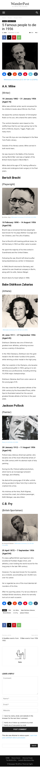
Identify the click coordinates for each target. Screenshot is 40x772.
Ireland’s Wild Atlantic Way (26, 760)
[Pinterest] (14, 37)
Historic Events (16, 758)
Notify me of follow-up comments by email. (18, 722)
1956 (9, 610)
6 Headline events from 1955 (10, 639)
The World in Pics (11, 760)
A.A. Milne (16, 610)
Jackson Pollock (24, 613)
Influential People (27, 758)
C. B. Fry (15, 613)
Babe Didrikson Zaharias (28, 610)
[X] (9, 37)
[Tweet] (9, 74)
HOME (7, 758)
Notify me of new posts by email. (15, 725)
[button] (37, 13)
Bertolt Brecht (7, 613)
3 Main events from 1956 (29, 638)
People (10, 18)
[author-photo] (20, 659)
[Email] (30, 74)
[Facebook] (4, 37)
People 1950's (18, 18)
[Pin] (25, 74)
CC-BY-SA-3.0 (26, 80)
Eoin (5, 32)
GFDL (36, 80)
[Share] (4, 74)
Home (4, 18)
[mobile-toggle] (3, 13)
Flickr (3, 442)
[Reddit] (15, 74)
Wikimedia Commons (12, 80)
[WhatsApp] (19, 37)
